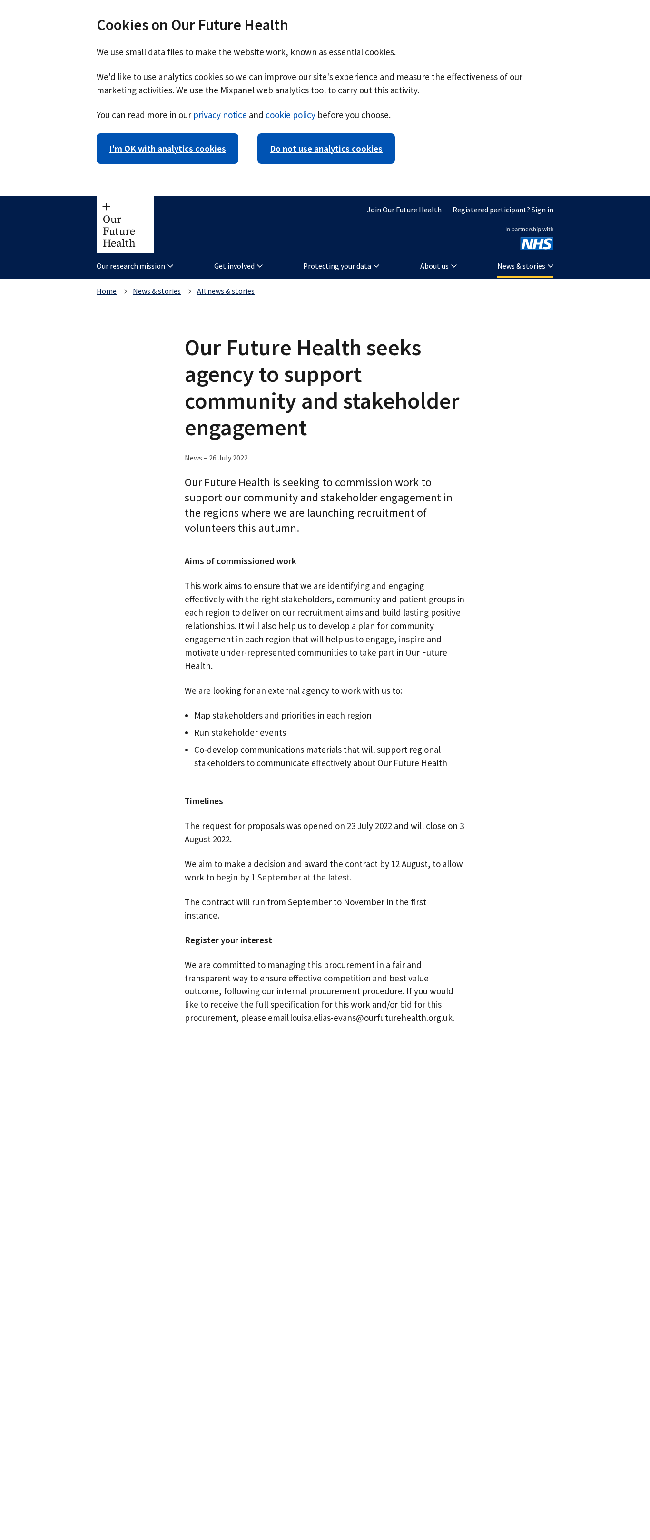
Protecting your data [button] (337, 265)
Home (107, 291)
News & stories (157, 291)
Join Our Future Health (404, 209)
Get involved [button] (234, 265)
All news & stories (226, 291)
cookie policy (290, 114)
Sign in (542, 209)
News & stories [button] (521, 265)
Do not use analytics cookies (326, 148)
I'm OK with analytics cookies (167, 148)
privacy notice (220, 114)
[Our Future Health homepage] (125, 224)
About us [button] (434, 265)
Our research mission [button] (131, 265)
